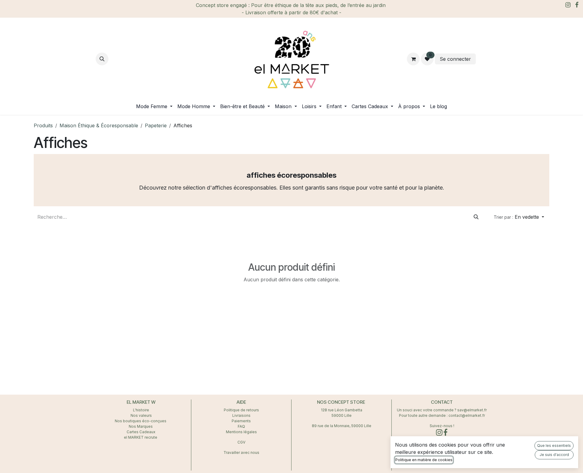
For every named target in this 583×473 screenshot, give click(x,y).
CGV (241, 442)
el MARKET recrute (141, 437)
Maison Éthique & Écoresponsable (99, 125)
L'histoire (141, 410)
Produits (43, 125)
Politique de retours (241, 410)
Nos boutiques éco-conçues (140, 421)
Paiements (241, 421)
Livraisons (241, 415)
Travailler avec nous (241, 452)
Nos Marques (141, 426)
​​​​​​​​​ (482, 59)
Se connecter (455, 59)
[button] (102, 59)
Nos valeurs (141, 415)
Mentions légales (241, 432)
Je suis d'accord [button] (554, 454)
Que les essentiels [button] (554, 445)
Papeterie (156, 125)
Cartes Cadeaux (141, 432)
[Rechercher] (476, 217)
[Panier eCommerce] (413, 59)
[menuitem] (154, 106)
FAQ (241, 426)
